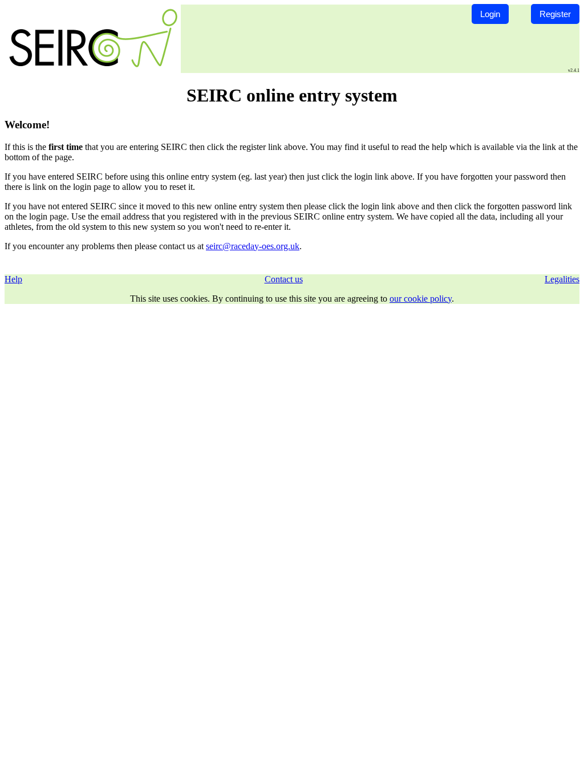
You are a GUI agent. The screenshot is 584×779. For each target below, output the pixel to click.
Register (555, 14)
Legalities (562, 279)
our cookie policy (421, 298)
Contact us (284, 279)
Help (13, 279)
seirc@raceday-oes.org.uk (252, 246)
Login (490, 14)
